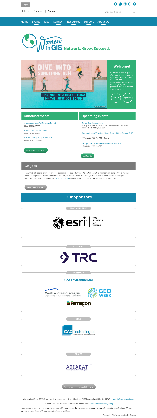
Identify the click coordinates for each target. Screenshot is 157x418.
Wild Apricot (116, 415)
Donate (51, 11)
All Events (87, 156)
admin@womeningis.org (123, 399)
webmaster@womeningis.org (101, 403)
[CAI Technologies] (78, 331)
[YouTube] (129, 4)
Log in (25, 4)
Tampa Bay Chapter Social (92, 123)
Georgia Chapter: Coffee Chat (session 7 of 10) (101, 143)
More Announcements (35, 150)
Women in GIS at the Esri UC (36, 130)
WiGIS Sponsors (62, 178)
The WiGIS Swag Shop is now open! (38, 137)
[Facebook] (115, 4)
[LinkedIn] (125, 4)
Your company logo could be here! (78, 387)
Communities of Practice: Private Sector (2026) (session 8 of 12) (107, 134)
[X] (120, 4)
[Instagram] (134, 4)
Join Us (25, 11)
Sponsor (38, 11)
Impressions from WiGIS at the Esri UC (40, 123)
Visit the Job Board (35, 187)
